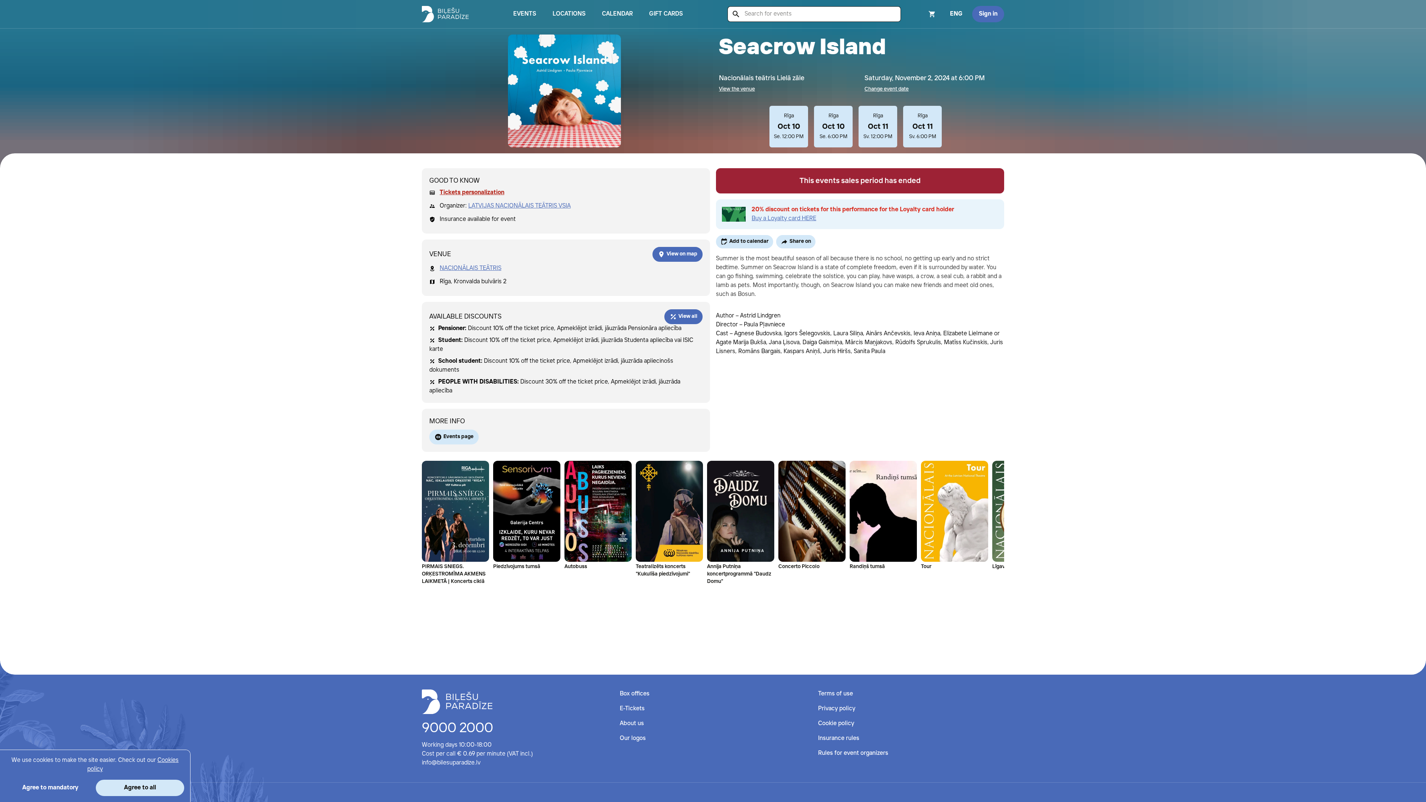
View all (687, 316)
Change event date (887, 89)
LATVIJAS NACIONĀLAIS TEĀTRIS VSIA (519, 206)
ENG (956, 14)
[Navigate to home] (457, 701)
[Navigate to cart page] (922, 14)
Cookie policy (836, 723)
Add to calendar (749, 241)
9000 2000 (457, 728)
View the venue (737, 89)
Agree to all (140, 787)
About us (632, 723)
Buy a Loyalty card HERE (784, 218)
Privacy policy (836, 708)
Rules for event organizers (853, 753)
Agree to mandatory (50, 787)
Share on (800, 241)
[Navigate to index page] (445, 14)
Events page (458, 436)
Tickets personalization (472, 192)
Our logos (633, 738)
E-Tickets (632, 708)
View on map (682, 254)
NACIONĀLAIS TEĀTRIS (470, 268)
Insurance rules (838, 738)
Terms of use (835, 694)
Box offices (634, 694)
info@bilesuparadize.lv (451, 763)
